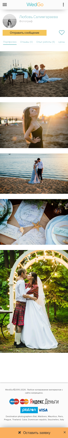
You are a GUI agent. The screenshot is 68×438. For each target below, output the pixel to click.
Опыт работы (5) (45, 41)
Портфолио (10, 41)
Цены (61, 41)
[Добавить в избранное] (62, 32)
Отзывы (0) (26, 41)
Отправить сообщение (24, 33)
